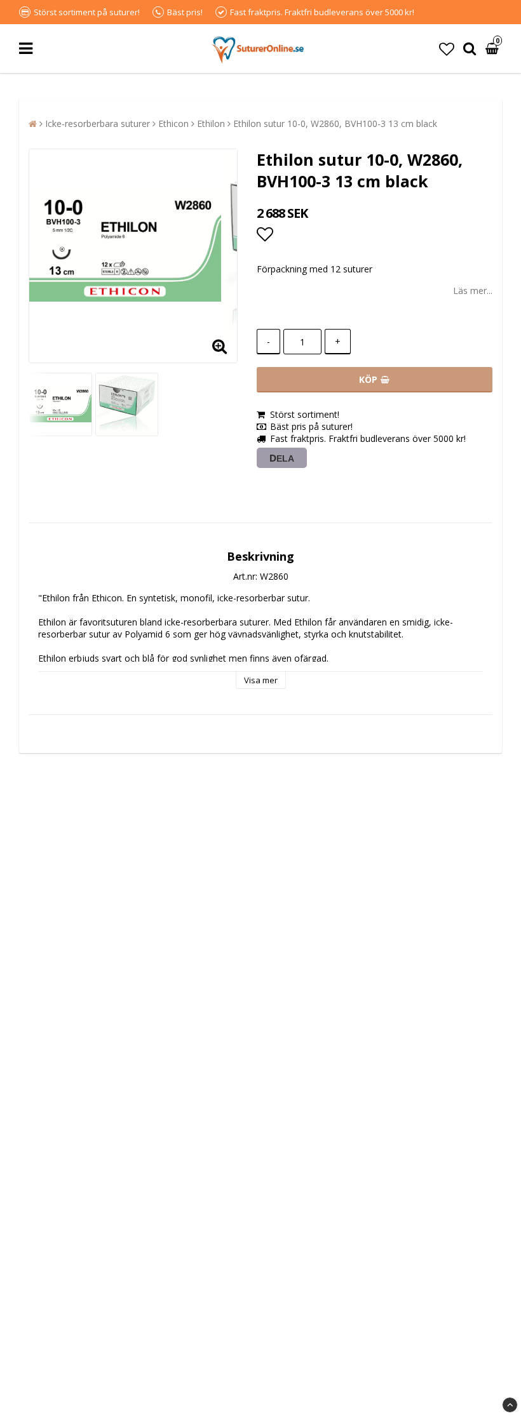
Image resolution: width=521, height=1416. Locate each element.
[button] (446, 48)
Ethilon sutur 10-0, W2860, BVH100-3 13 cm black (335, 123)
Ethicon (173, 123)
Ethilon (211, 123)
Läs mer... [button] (472, 290)
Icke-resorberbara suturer (97, 123)
